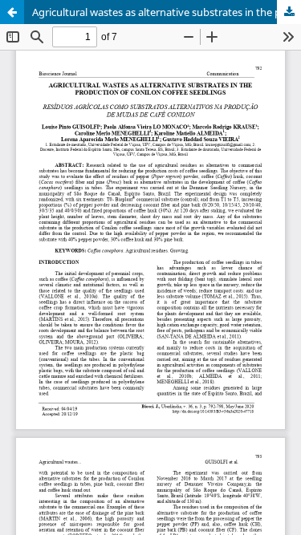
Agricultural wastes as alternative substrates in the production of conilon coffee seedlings (166, 12)
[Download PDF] (289, 12)
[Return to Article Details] (12, 12)
